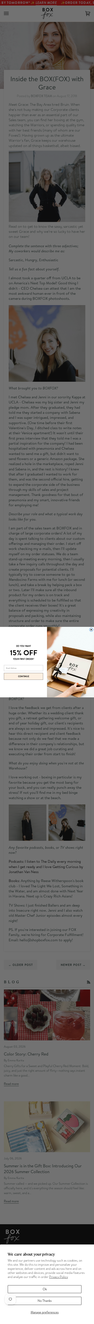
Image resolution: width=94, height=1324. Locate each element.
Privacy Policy (58, 1277)
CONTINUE (23, 676)
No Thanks (45, 1300)
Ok (45, 1289)
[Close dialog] (91, 629)
